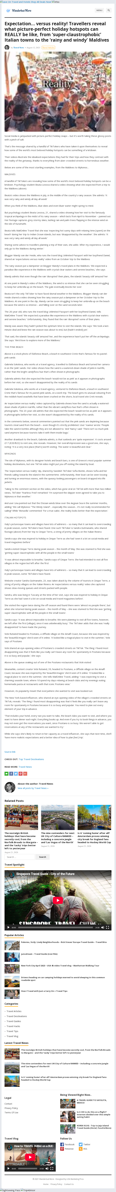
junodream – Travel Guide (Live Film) (39, 954)
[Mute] (102, 927)
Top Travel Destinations (31, 759)
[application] (58, 900)
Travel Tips (12, 1031)
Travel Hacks (13, 1026)
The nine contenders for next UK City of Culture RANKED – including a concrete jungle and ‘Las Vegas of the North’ (57, 837)
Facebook (69, 1144)
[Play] (8, 927)
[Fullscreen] (107, 927)
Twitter (86, 1144)
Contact (8, 1103)
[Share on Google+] (25, 774)
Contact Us (69, 1184)
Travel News (18, 47)
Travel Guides (13, 1021)
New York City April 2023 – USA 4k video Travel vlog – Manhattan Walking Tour (60, 965)
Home (45, 1184)
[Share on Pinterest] (21, 774)
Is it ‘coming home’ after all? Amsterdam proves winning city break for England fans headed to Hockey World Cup (94, 837)
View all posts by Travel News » (33, 788)
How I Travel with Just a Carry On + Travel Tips (44, 991)
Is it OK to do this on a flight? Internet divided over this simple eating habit (93, 1114)
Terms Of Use (11, 1112)
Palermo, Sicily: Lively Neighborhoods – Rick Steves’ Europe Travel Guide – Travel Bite (64, 942)
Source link (10, 751)
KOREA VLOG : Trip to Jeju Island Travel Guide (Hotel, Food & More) (94, 1126)
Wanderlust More (46, 1179)
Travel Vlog (12, 1036)
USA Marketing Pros (75, 1179)
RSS (85, 1148)
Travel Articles (48, 47)
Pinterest (69, 1148)
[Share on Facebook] (11, 774)
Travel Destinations (16, 1016)
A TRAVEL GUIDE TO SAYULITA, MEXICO (92, 1101)
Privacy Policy (11, 1108)
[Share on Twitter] (16, 774)
